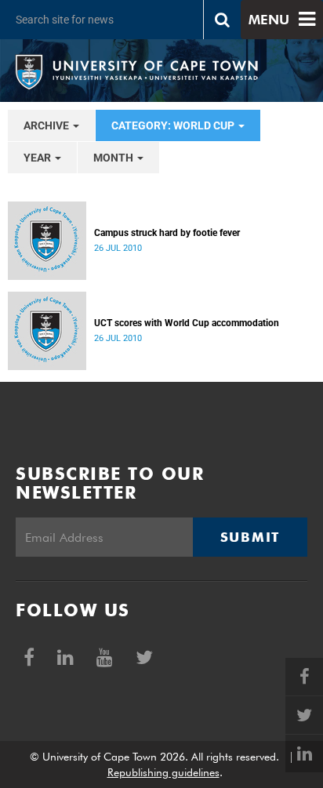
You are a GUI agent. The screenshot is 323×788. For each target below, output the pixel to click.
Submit (250, 537)
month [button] (114, 157)
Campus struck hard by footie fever (167, 232)
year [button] (38, 157)
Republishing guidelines (163, 772)
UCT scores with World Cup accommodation (186, 323)
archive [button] (47, 125)
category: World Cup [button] (174, 125)
